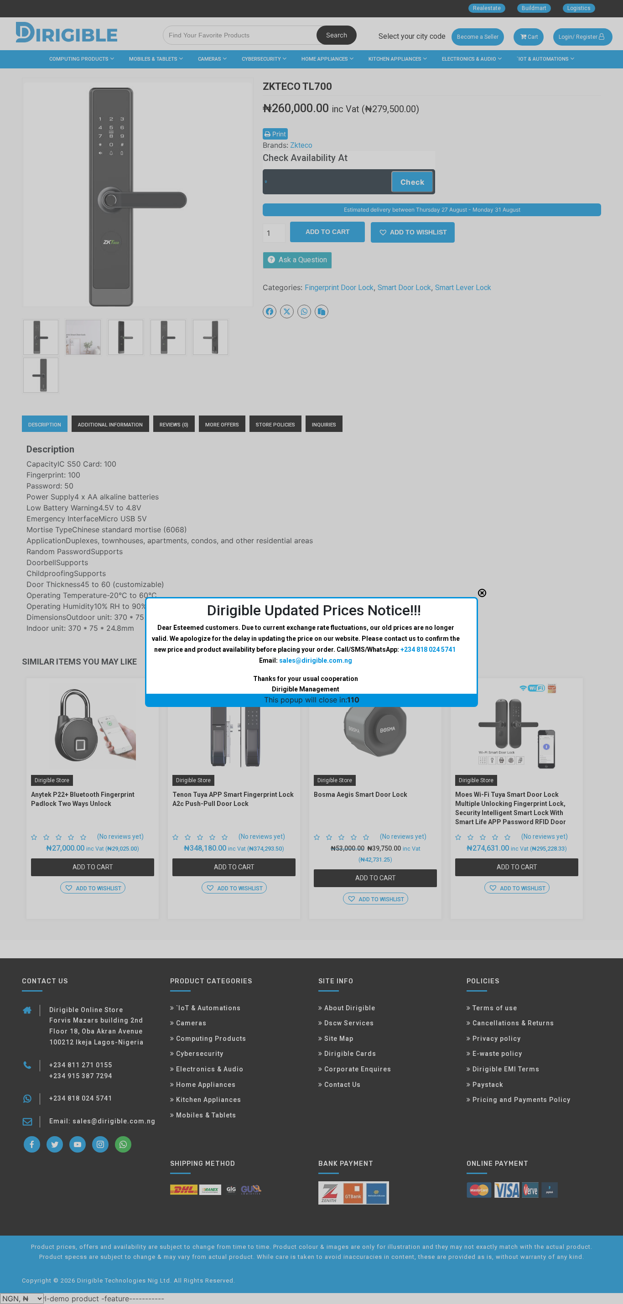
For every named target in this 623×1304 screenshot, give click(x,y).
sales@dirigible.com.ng (315, 660)
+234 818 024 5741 (428, 649)
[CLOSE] (482, 592)
